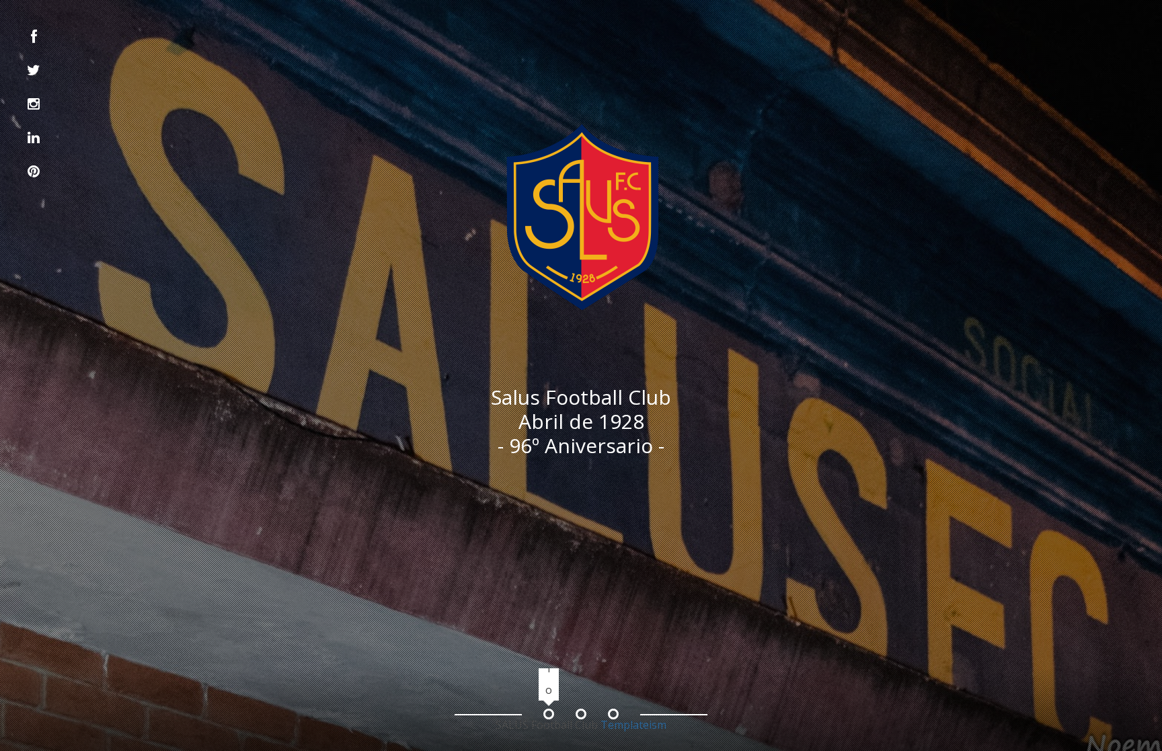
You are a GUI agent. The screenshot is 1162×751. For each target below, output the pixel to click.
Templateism (633, 724)
